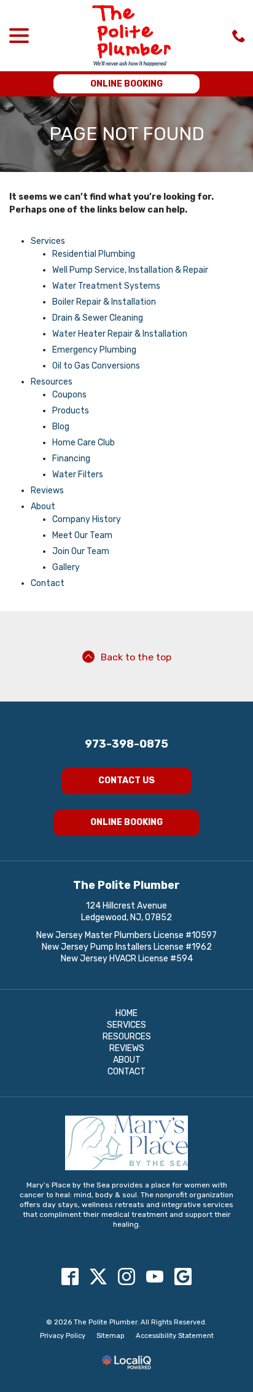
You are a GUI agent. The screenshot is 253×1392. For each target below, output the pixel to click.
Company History (86, 519)
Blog (60, 426)
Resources (51, 382)
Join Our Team (80, 551)
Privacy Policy (62, 1336)
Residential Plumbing (93, 254)
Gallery (66, 567)
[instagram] (127, 1277)
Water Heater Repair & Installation (119, 334)
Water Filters (77, 474)
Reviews (47, 490)
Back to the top (136, 657)
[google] (183, 1277)
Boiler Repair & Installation (104, 302)
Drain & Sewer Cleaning (97, 318)
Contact (47, 583)
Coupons (69, 394)
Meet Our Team (82, 535)
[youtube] (155, 1277)
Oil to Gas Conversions (96, 366)
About (43, 506)
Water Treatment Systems (106, 286)
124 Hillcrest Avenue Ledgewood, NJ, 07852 (126, 912)
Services (48, 241)
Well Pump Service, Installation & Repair (130, 270)
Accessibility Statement (175, 1336)
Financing (71, 458)
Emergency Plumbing (94, 350)
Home (126, 1013)
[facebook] (70, 1277)
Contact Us (126, 780)
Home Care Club (83, 442)
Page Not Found (126, 134)
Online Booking (126, 84)
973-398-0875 (126, 744)
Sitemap (110, 1336)
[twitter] (98, 1277)
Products (70, 410)
